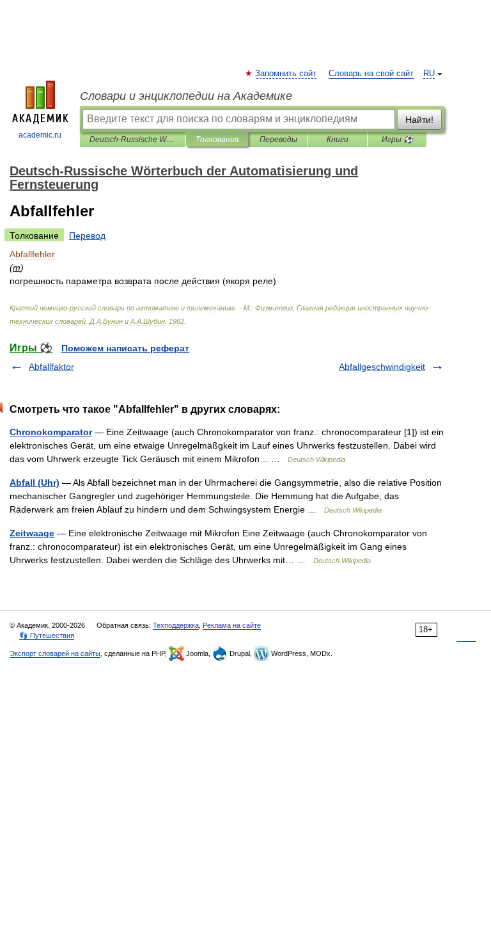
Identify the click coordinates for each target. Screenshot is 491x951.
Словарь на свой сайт (371, 73)
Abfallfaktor (51, 367)
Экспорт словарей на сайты (55, 653)
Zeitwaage (32, 533)
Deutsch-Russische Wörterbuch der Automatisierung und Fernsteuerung (133, 139)
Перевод (87, 235)
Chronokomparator (51, 432)
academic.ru (40, 135)
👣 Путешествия (46, 635)
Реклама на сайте (232, 625)
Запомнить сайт (286, 73)
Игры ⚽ (397, 139)
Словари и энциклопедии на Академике (186, 96)
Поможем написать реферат (125, 348)
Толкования (217, 139)
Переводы (278, 139)
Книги (337, 139)
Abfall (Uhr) (34, 482)
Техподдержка (176, 625)
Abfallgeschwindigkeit (382, 367)
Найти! (419, 120)
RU (429, 73)
